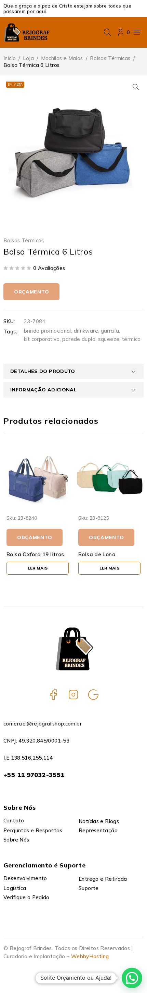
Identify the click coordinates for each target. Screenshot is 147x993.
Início (9, 58)
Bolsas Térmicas (110, 58)
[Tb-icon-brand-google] (93, 694)
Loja (28, 58)
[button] (136, 87)
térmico (131, 339)
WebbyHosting (90, 956)
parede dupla (78, 339)
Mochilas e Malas (62, 58)
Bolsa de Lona (97, 554)
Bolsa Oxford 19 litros (35, 554)
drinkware (86, 331)
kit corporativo (42, 339)
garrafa (110, 331)
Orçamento (31, 292)
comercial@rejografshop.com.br (42, 723)
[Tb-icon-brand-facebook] (53, 694)
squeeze (109, 339)
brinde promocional (47, 331)
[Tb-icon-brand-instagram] (73, 694)
